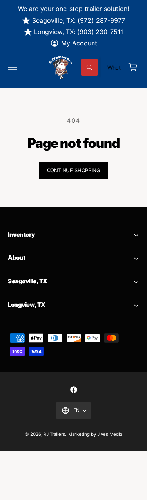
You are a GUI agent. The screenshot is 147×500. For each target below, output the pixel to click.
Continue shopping (73, 170)
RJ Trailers (54, 434)
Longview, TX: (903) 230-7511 (78, 32)
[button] (12, 67)
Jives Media (109, 434)
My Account (79, 43)
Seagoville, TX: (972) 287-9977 (78, 20)
